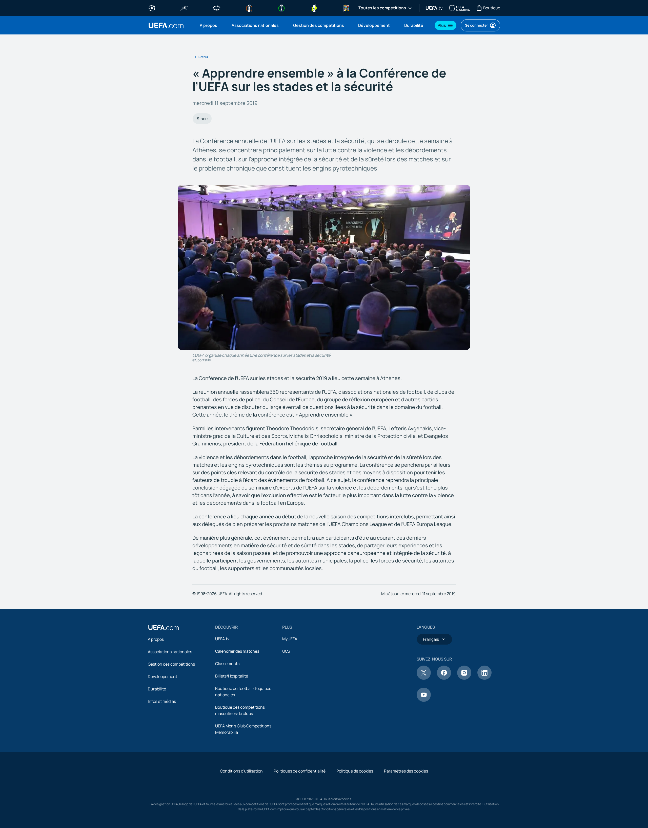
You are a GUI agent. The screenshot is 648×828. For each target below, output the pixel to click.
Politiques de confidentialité (300, 771)
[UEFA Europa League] (249, 7)
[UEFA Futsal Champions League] (184, 7)
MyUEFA (289, 639)
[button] (445, 25)
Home (166, 25)
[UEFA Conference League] (281, 7)
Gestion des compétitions (171, 664)
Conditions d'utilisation (241, 771)
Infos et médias (162, 701)
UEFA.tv (222, 639)
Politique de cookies (354, 771)
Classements (227, 663)
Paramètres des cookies (406, 771)
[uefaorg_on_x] (424, 678)
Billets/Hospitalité (231, 676)
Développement (162, 676)
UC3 (286, 651)
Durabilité (157, 689)
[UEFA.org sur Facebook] (444, 678)
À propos (156, 639)
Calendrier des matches (237, 651)
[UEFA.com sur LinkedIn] (484, 678)
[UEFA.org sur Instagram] (464, 678)
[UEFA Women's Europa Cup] (314, 7)
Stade (202, 118)
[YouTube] (424, 700)
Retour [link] (203, 57)
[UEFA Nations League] (346, 7)
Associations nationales (170, 651)
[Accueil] (163, 627)
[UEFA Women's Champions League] (217, 7)
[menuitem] (209, 25)
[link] (208, 25)
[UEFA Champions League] (152, 7)
